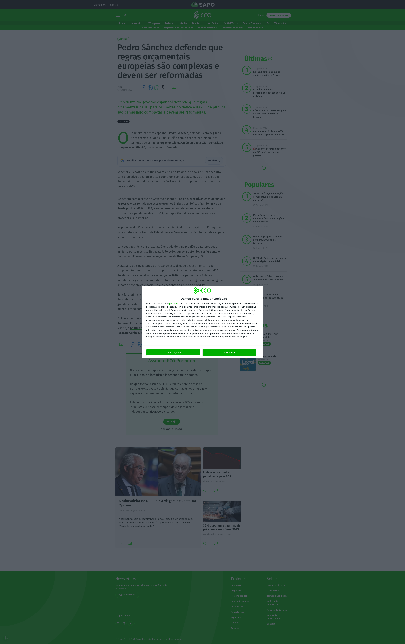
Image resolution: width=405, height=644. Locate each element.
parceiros (174, 303)
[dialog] (202, 322)
